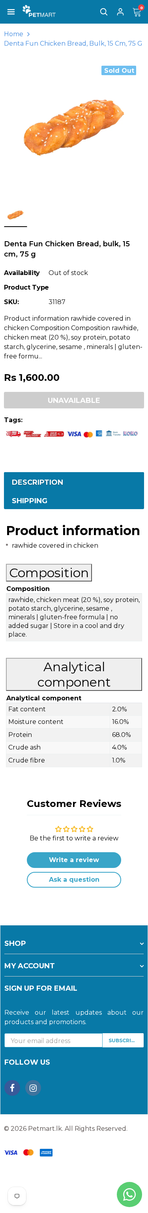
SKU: (11, 302)
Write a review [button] (74, 860)
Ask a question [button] (74, 879)
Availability (22, 273)
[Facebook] (12, 1088)
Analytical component (74, 674)
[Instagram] (33, 1088)
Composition (49, 572)
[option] (74, 128)
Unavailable (74, 400)
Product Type (26, 287)
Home (13, 34)
